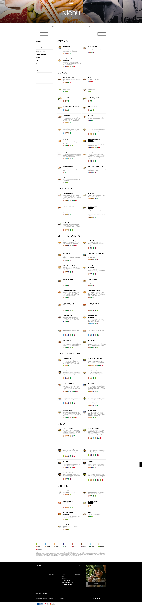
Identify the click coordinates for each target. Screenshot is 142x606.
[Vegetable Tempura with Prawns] (84, 169)
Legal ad (56, 598)
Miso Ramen (91, 383)
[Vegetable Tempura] (59, 169)
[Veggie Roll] (59, 226)
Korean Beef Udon (92, 46)
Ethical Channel (78, 574)
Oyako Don (90, 461)
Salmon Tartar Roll (92, 206)
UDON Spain (38, 593)
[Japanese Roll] (59, 119)
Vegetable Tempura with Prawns (96, 166)
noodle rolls (39, 48)
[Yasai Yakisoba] (84, 344)
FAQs (76, 570)
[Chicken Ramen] (59, 362)
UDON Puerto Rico (85, 591)
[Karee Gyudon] (84, 452)
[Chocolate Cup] (84, 493)
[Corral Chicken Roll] (59, 197)
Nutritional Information (41, 81)
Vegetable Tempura (68, 166)
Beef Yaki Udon (92, 241)
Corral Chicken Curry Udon (95, 358)
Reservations (52, 572)
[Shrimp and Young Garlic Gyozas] (59, 108)
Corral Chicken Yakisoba (94, 290)
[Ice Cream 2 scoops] (59, 516)
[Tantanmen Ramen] (59, 414)
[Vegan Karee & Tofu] (84, 476)
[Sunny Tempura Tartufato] (59, 62)
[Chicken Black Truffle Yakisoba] (59, 270)
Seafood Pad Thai (92, 315)
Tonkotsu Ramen (92, 410)
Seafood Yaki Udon (68, 329)
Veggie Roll (66, 222)
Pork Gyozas (66, 97)
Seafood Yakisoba (92, 329)
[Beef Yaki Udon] (84, 244)
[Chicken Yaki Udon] (59, 282)
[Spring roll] (59, 143)
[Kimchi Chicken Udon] (59, 387)
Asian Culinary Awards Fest (67, 582)
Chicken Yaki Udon (68, 279)
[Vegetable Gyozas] (84, 108)
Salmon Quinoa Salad (93, 428)
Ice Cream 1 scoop (93, 501)
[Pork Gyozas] (59, 99)
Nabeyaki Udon (67, 397)
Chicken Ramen (67, 358)
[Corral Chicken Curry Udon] (84, 362)
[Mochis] (84, 516)
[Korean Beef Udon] (84, 50)
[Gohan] (84, 89)
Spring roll (65, 139)
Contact (76, 568)
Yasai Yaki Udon (67, 340)
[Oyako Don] (84, 464)
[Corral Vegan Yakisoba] (84, 306)
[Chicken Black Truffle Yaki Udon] (84, 257)
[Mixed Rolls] (84, 197)
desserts (38, 63)
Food (53, 26)
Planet (63, 572)
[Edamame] (59, 89)
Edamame (65, 88)
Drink (89, 26)
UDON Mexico (61, 591)
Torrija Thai (66, 525)
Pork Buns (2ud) (92, 128)
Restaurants (51, 570)
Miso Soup (90, 115)
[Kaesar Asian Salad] (59, 433)
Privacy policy (51, 598)
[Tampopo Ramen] (84, 401)
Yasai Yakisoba (91, 340)
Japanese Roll (66, 115)
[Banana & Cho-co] (59, 493)
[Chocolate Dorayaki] (59, 504)
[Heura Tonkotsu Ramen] (84, 374)
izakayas (38, 44)
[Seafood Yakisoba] (84, 332)
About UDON (64, 568)
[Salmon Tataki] (84, 157)
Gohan (89, 88)
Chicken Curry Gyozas (93, 97)
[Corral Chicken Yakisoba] (84, 294)
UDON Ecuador (54, 591)
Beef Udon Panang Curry (69, 241)
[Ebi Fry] (84, 80)
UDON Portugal (76, 591)
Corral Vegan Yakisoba (93, 303)
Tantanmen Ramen (68, 410)
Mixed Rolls (91, 193)
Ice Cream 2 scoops (68, 512)
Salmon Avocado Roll (68, 206)
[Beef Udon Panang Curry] (59, 244)
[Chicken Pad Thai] (84, 270)
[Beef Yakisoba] (59, 257)
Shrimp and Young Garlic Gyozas (71, 106)
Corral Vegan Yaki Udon (69, 303)
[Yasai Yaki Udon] (59, 344)
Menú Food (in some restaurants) (43, 77)
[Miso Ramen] (84, 387)
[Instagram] (93, 598)
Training (63, 576)
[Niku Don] (59, 464)
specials (38, 41)
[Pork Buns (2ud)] (84, 131)
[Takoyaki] (59, 157)
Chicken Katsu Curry (68, 449)
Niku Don (65, 461)
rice (37, 60)
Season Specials (40, 75)
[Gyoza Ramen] (59, 50)
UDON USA (45, 593)
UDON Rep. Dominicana (95, 591)
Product (63, 570)
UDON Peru (69, 591)
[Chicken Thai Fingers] (59, 80)
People (63, 574)
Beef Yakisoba (66, 253)
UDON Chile (46, 591)
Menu (50, 568)
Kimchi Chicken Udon (68, 383)
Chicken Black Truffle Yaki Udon (96, 253)
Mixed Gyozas (66, 128)
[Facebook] (97, 598)
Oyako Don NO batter (68, 473)
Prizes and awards (66, 580)
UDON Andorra (38, 591)
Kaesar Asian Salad (68, 428)
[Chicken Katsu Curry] (59, 452)
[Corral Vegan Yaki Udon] (59, 306)
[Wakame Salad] (59, 180)
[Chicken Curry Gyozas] (84, 99)
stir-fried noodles (40, 51)
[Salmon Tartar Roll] (84, 211)
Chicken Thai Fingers (68, 77)
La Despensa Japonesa (67, 584)
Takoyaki (65, 152)
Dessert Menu (40, 79)
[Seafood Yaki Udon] (59, 332)
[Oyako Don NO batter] (59, 476)
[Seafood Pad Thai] (84, 319)
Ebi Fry (89, 77)
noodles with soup (41, 54)
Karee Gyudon (91, 449)
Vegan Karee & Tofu (93, 473)
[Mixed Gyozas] (59, 131)
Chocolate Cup (91, 491)
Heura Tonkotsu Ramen (94, 371)
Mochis (89, 512)
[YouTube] (99, 598)
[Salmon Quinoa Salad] (84, 433)
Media (76, 572)
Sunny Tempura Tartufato (69, 58)
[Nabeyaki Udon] (59, 401)
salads (38, 57)
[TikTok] (95, 598)
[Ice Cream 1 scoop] (84, 504)
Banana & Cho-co (67, 491)
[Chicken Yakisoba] (84, 282)
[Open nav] (36, 3)
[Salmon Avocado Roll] (59, 211)
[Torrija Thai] (59, 527)
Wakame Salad (66, 177)
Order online (51, 574)
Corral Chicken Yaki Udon (69, 290)
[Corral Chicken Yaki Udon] (59, 294)
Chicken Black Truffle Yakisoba (71, 266)
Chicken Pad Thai (92, 266)
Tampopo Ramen (92, 397)
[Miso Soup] (84, 119)
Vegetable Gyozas (92, 106)
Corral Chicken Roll (68, 193)
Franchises (64, 578)
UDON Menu (39, 73)
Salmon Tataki (91, 152)
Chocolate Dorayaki (68, 501)
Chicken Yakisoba (92, 279)
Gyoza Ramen (66, 46)
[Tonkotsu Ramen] (84, 414)
